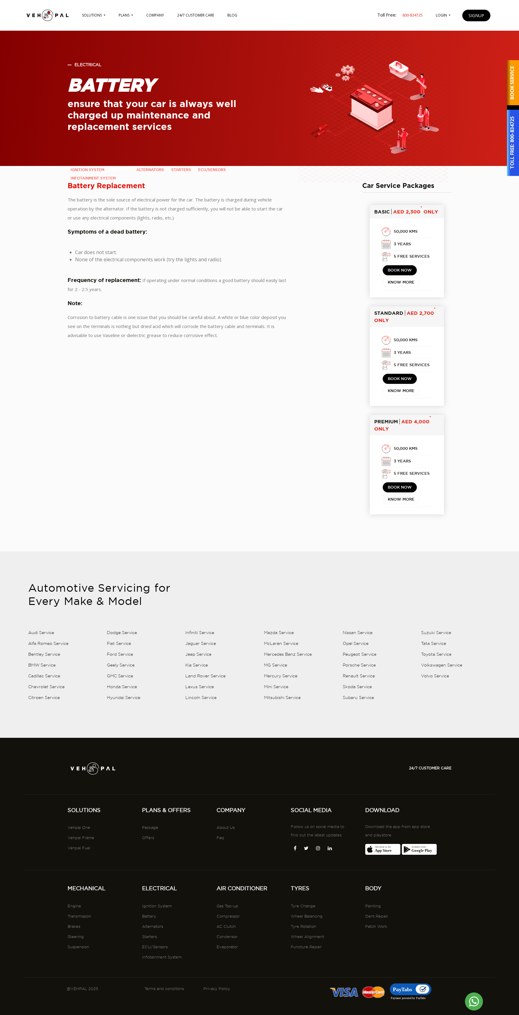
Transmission (79, 916)
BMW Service (42, 665)
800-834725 (512, 130)
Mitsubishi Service (282, 697)
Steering (76, 936)
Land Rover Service (205, 675)
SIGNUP (476, 15)
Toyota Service (436, 654)
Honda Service (122, 686)
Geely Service (121, 665)
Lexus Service (199, 686)
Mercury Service (280, 675)
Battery (149, 916)
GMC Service (120, 675)
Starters (149, 936)
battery (120, 170)
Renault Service (359, 675)
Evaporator (227, 947)
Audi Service (41, 632)
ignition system (87, 170)
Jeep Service (198, 654)
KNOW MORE (401, 282)
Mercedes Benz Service (288, 654)
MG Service (275, 665)
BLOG (232, 15)
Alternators (152, 926)
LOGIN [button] (442, 15)
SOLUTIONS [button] (92, 15)
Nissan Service (357, 632)
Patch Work (376, 926)
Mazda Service (279, 632)
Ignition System (157, 906)
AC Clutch (226, 926)
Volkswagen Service (441, 665)
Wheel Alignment (307, 936)
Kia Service (196, 665)
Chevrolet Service (46, 686)
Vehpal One (79, 827)
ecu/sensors (212, 170)
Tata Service (433, 643)
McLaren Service (281, 643)
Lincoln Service (201, 697)
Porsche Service (359, 665)
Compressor (228, 916)
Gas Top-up (227, 906)
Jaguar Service (200, 643)
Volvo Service (435, 675)
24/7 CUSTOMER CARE (195, 15)
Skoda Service (357, 686)
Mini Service (276, 686)
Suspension (78, 947)
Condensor (227, 936)
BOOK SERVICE (512, 83)
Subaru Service (358, 697)
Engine (74, 906)
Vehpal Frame (81, 838)
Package (150, 827)
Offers (148, 838)
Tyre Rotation (303, 926)
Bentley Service (44, 654)
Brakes (74, 926)
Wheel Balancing (307, 916)
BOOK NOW (400, 270)
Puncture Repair (306, 947)
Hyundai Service (123, 697)
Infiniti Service (199, 632)
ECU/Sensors (155, 947)
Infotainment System (162, 957)
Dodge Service (122, 632)
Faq (220, 838)
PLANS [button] (124, 15)
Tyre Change (303, 906)
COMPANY (155, 15)
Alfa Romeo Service (48, 643)
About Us (226, 827)
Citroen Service (44, 697)
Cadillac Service (44, 675)
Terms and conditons (164, 988)
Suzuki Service (436, 632)
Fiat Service (119, 643)
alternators (150, 170)
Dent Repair (376, 916)
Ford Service (120, 654)
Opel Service (356, 643)
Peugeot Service (359, 654)
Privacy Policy (216, 988)
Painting (373, 906)
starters (181, 170)
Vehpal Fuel (79, 848)
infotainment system (93, 178)
